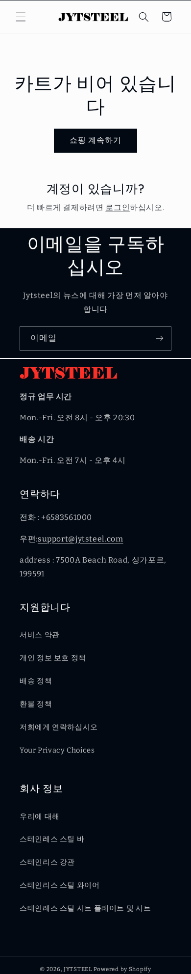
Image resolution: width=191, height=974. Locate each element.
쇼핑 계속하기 (95, 140)
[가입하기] (159, 338)
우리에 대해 (40, 816)
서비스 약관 (40, 634)
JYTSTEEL (78, 969)
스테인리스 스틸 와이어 (60, 885)
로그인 (117, 207)
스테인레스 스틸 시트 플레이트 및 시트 (85, 908)
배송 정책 (36, 680)
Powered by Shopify (122, 969)
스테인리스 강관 (47, 862)
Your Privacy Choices (57, 750)
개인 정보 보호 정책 (53, 657)
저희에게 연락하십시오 (59, 727)
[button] (20, 16)
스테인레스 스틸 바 (52, 839)
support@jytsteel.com (80, 538)
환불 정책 (36, 704)
